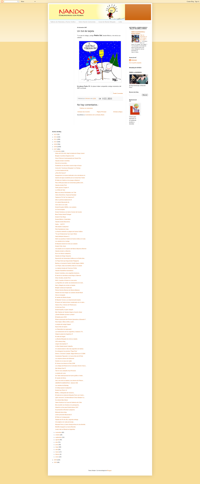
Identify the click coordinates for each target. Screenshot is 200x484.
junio (57, 444)
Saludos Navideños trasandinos (64, 270)
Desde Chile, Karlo (60, 246)
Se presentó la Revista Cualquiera (65, 410)
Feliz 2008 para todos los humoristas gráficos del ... (69, 182)
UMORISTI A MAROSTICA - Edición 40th (66, 383)
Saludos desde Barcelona (62, 221)
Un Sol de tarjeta (60, 209)
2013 (55, 134)
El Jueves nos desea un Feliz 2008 (65, 363)
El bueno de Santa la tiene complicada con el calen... (70, 302)
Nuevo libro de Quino (61, 327)
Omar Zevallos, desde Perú (63, 278)
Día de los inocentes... (61, 163)
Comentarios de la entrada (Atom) (94, 115)
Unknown (134, 60)
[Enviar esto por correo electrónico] (103, 99)
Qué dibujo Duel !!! (60, 368)
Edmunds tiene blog (61, 412)
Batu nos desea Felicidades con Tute (65, 192)
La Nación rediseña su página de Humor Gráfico (69, 231)
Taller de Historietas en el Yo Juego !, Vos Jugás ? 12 (143, 38)
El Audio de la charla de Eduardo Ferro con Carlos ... (70, 395)
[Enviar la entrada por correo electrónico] (99, 98)
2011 (55, 139)
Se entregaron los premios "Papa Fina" (66, 351)
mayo (57, 447)
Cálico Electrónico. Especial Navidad (65, 195)
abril (56, 449)
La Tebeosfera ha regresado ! (63, 329)
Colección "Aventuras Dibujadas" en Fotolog (67, 168)
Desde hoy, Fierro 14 (61, 390)
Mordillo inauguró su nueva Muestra (65, 427)
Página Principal (101, 112)
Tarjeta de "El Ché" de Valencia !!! (64, 197)
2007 (55, 149)
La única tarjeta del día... (62, 170)
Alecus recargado (60, 295)
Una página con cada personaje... (64, 422)
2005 (55, 462)
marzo (57, 452)
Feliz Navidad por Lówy (62, 229)
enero (57, 457)
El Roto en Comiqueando (62, 417)
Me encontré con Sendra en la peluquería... (67, 405)
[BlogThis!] (105, 99)
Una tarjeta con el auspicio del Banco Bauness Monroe (70, 248)
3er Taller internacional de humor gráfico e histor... (69, 375)
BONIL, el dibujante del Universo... (65, 392)
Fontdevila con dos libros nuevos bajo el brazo (68, 165)
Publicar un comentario (86, 108)
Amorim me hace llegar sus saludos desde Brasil (69, 292)
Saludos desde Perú (61, 185)
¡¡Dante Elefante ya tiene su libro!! (64, 314)
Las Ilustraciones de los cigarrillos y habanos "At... (69, 331)
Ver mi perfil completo (135, 63)
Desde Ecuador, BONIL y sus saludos (65, 207)
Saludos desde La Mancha (62, 251)
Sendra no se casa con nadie (63, 361)
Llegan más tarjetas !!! (61, 344)
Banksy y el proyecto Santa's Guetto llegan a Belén (69, 263)
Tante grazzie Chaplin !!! (62, 187)
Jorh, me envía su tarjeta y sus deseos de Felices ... (69, 380)
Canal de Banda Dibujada (107, 22)
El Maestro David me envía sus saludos (66, 244)
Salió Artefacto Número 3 (62, 236)
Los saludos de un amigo (62, 241)
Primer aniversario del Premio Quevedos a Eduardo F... (70, 319)
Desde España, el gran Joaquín (64, 309)
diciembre (58, 151)
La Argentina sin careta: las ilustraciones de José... (69, 283)
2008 (55, 146)
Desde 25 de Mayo (60, 217)
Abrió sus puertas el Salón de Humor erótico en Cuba (70, 239)
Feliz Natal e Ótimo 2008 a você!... (64, 322)
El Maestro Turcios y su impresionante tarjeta (68, 300)
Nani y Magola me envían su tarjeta (65, 285)
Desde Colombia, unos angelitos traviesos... (67, 273)
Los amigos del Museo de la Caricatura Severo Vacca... (70, 366)
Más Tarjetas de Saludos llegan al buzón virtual (68, 312)
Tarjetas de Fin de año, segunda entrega (66, 419)
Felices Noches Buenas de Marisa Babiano (67, 290)
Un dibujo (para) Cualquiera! (63, 388)
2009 (55, 144)
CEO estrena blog (60, 341)
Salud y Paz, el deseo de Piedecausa (65, 305)
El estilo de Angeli (60, 336)
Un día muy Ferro (60, 307)
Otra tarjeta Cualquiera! (61, 226)
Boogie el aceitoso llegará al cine (64, 156)
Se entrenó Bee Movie (61, 400)
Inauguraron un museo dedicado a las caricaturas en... (70, 175)
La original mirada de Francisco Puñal (66, 268)
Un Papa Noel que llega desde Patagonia (67, 261)
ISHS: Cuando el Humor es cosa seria (66, 280)
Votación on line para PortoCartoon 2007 (66, 407)
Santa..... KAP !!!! (59, 224)
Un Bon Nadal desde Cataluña (64, 346)
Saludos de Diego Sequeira (63, 256)
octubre (57, 435)
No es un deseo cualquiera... (63, 253)
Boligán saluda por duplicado (63, 287)
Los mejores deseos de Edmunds (64, 358)
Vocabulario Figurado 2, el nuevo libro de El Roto (69, 356)
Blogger (109, 470)
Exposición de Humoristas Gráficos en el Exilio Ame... (70, 258)
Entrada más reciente (84, 112)
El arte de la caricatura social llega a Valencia (68, 275)
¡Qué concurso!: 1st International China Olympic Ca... (70, 397)
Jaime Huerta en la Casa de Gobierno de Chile (68, 402)
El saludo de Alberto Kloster (63, 297)
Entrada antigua (117, 112)
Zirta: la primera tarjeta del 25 (63, 200)
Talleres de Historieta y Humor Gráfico (63, 22)
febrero (57, 454)
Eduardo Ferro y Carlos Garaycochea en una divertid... (70, 424)
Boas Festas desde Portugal (63, 214)
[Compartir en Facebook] (109, 99)
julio (56, 442)
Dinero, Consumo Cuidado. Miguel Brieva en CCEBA (70, 353)
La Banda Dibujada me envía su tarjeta (66, 339)
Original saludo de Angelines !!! (64, 334)
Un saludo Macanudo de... (62, 202)
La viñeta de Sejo (60, 190)
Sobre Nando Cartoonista (87, 22)
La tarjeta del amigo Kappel (63, 324)
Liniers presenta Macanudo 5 (63, 414)
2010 (55, 142)
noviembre (58, 432)
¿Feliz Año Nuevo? (60, 173)
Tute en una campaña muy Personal (65, 370)
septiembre (58, 437)
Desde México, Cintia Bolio (63, 219)
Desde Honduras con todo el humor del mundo (68, 212)
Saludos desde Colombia (62, 161)
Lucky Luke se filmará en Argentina (65, 429)
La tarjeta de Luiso (60, 373)
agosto (57, 439)
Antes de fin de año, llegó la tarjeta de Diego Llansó (69, 153)
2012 (55, 137)
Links (120, 22)
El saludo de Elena (60, 378)
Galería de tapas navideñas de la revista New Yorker (70, 178)
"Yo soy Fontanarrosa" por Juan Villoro (66, 234)
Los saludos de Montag (61, 385)
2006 (55, 460)
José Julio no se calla (61, 204)
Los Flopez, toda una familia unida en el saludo (68, 265)
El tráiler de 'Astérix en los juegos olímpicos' (67, 180)
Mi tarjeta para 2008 (61, 317)
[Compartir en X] (107, 99)
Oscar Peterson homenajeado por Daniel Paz (68, 158)
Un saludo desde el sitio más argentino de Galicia (69, 349)
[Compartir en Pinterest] (111, 99)
